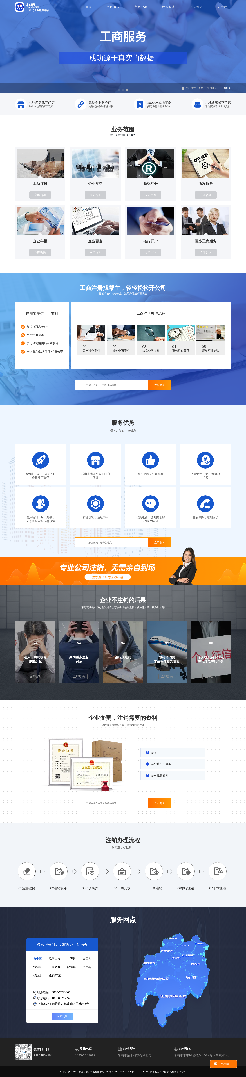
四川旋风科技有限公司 (174, 1071)
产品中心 (141, 6)
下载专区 (196, 6)
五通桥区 (54, 967)
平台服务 (113, 6)
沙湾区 (37, 967)
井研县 (71, 958)
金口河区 (55, 975)
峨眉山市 (54, 958)
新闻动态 (169, 6)
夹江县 (86, 958)
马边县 (86, 967)
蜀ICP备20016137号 (137, 1071)
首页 (89, 6)
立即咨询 (40, 195)
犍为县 (71, 967)
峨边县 (37, 975)
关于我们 (224, 6)
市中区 (37, 958)
